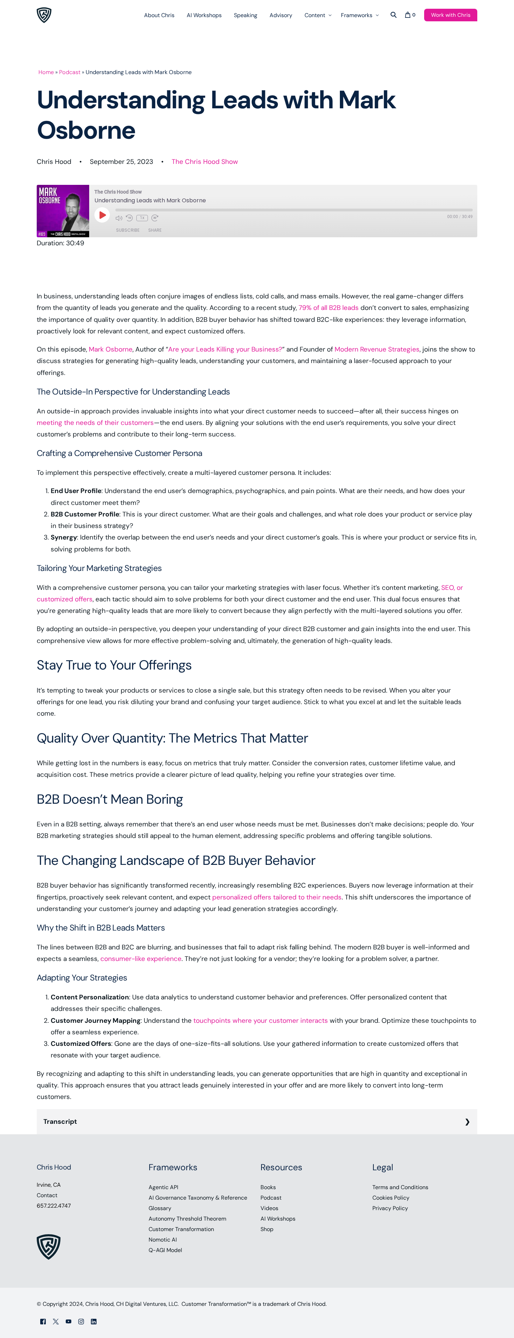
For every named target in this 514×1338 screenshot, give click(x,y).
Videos (269, 1208)
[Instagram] (81, 1321)
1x (142, 217)
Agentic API (163, 1187)
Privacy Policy (390, 1208)
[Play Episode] (102, 215)
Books (268, 1187)
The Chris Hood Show (205, 161)
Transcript (60, 1121)
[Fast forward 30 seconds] (154, 218)
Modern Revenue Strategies (377, 349)
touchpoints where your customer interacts (260, 1020)
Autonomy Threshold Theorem (187, 1218)
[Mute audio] (118, 218)
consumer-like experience (140, 958)
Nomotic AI (163, 1239)
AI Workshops (277, 1218)
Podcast (69, 72)
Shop (266, 1229)
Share (155, 230)
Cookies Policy (390, 1197)
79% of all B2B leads (329, 307)
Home (46, 72)
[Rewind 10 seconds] (129, 218)
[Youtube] (68, 1321)
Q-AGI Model (165, 1250)
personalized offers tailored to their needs (277, 897)
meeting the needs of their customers (95, 422)
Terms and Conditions (400, 1187)
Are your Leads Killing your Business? (225, 349)
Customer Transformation (181, 1229)
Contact (47, 1195)
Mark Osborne (111, 349)
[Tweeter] (55, 1321)
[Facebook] (43, 1321)
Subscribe (128, 230)
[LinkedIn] (93, 1321)
